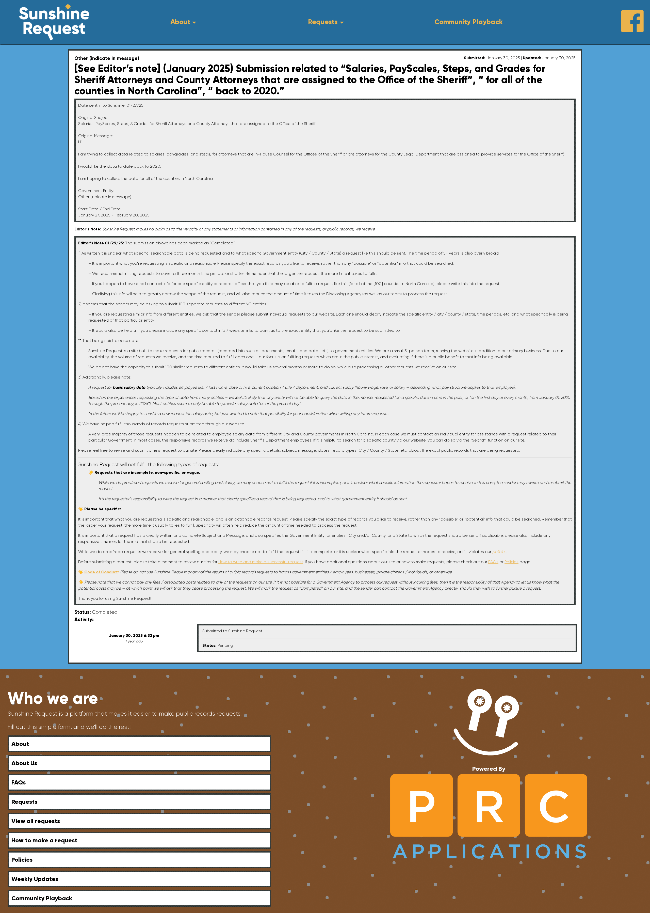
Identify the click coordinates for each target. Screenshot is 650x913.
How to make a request (44, 840)
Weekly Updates (34, 879)
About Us (24, 763)
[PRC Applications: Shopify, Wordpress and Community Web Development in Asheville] (489, 816)
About (180, 22)
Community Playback (468, 22)
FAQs (18, 782)
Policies (21, 859)
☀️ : (99, 572)
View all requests (35, 821)
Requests (323, 22)
